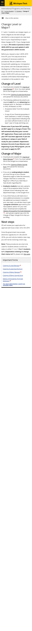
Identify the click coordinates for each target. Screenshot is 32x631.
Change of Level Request (11, 266)
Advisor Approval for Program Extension (13, 280)
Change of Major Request (11, 272)
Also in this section (11, 18)
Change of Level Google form (20, 95)
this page (27, 254)
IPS (2, 11)
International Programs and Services (15, 9)
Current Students (9, 11)
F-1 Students (18, 11)
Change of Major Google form (13, 275)
